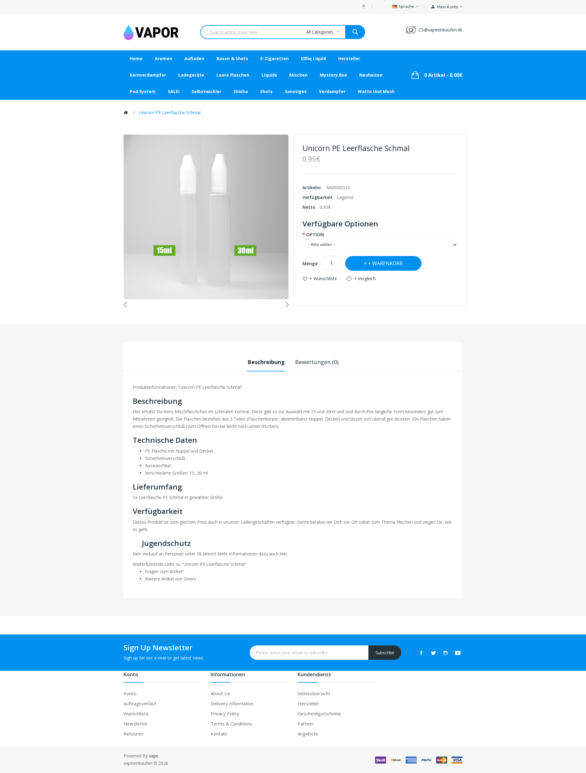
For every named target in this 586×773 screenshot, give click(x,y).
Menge (310, 263)
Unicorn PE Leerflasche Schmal (170, 112)
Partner (306, 724)
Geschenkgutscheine (319, 713)
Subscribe (384, 653)
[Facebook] (421, 652)
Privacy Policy (225, 713)
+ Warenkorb (385, 263)
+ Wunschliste (323, 278)
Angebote (308, 734)
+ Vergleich (365, 278)
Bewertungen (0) (316, 362)
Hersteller (308, 703)
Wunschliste (136, 713)
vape (153, 756)
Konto (130, 693)
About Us (220, 693)
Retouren (133, 734)
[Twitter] (433, 652)
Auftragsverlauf (140, 703)
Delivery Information (232, 703)
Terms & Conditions (231, 724)
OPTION (315, 234)
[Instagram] (445, 652)
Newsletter (136, 724)
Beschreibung (266, 362)
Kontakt (219, 734)
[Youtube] (457, 652)
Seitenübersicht (314, 693)
